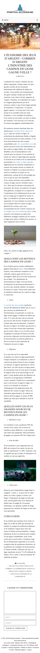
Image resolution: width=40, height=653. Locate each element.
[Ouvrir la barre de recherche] (37, 20)
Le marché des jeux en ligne (14, 305)
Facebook (36, 647)
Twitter (11, 650)
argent (21, 269)
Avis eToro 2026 (9, 643)
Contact (29, 650)
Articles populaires (14, 647)
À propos (4, 647)
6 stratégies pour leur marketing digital (17, 211)
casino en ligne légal (23, 162)
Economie (21, 563)
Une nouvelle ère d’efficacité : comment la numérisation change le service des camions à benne (20, 568)
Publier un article (26, 647)
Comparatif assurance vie (17, 645)
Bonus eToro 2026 (21, 643)
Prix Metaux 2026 (32, 645)
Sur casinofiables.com (25, 144)
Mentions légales (20, 650)
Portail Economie (15, 638)
